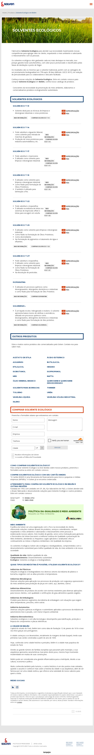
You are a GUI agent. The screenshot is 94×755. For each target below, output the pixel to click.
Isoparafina (19, 282)
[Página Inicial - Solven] (6, 745)
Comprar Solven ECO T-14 (51, 141)
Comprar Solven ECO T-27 (51, 269)
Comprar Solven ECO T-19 (51, 188)
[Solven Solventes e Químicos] (13, 4)
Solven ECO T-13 (21, 106)
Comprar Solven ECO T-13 (40, 118)
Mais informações (20, 118)
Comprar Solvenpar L (39, 325)
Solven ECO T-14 (21, 127)
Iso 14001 (79, 742)
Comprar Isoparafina (39, 296)
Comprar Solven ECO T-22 (51, 214)
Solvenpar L (19, 306)
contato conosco (41, 470)
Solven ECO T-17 (21, 151)
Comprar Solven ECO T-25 (40, 246)
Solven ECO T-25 (21, 225)
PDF (64, 111)
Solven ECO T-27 (21, 256)
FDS (67, 113)
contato (19, 702)
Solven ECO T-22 (21, 201)
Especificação (72, 111)
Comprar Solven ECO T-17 (51, 164)
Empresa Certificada (69, 745)
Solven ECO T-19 (21, 175)
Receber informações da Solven (27, 455)
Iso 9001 (69, 742)
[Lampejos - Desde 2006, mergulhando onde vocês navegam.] (47, 752)
